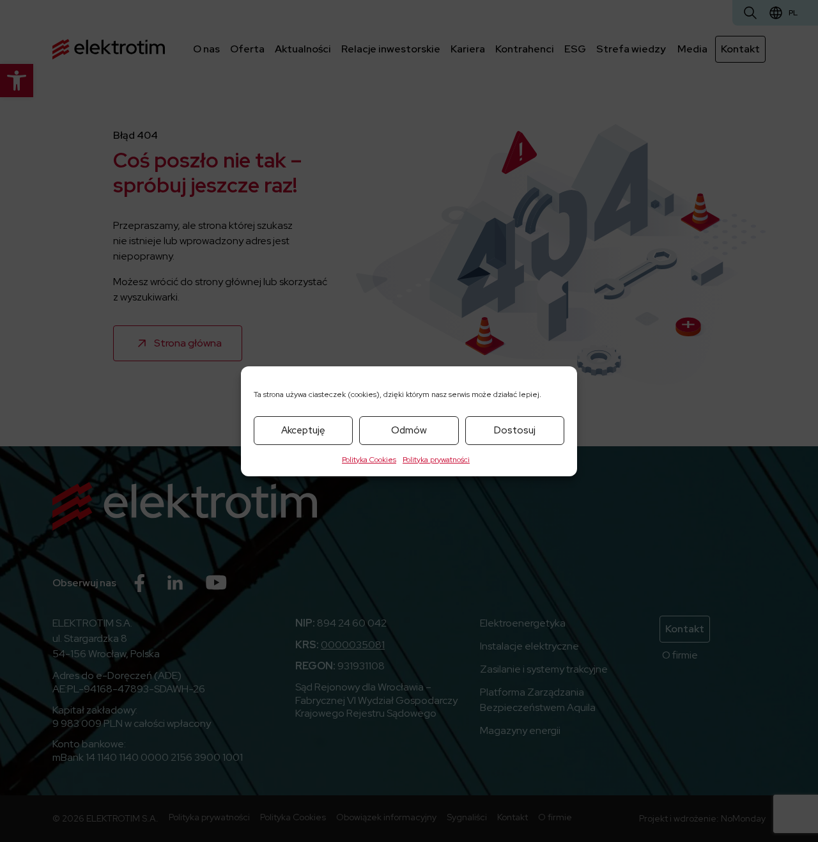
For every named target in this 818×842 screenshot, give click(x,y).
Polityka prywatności (436, 460)
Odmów (409, 430)
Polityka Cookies (369, 460)
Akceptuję (303, 430)
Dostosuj (515, 430)
